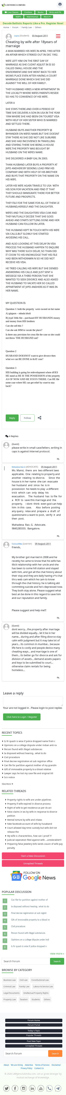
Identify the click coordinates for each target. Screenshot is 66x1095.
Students (36, 999)
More (46, 16)
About (6, 1065)
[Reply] (58, 459)
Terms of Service (42, 1065)
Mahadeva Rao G (18, 467)
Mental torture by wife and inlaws (24, 819)
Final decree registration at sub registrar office (28, 761)
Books (40, 12)
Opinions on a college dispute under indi (30, 940)
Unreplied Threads (33, 863)
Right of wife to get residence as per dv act (29, 807)
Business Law (10, 980)
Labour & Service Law (43, 986)
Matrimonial (32, 16)
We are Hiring (17, 1065)
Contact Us (39, 1068)
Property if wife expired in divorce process (29, 803)
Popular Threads (33, 1035)
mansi (16, 36)
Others (47, 999)
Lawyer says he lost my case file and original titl (28, 773)
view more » (57, 953)
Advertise (29, 1065)
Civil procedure (12, 757)
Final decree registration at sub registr (29, 913)
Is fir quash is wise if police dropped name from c (29, 741)
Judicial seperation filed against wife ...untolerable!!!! (34, 839)
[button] (58, 37)
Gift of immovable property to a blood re (30, 920)
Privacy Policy (26, 1068)
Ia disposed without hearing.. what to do (25, 753)
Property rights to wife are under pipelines (29, 799)
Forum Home (34, 1020)
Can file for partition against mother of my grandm (30, 765)
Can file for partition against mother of (29, 900)
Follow (27, 417)
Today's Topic (34, 1030)
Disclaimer (56, 1065)
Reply (12, 417)
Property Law (10, 999)
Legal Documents (11, 993)
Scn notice (9, 777)
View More (6, 784)
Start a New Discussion (33, 855)
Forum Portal (34, 1025)
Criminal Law (9, 986)
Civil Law (23, 980)
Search (57, 961)
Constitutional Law (40, 980)
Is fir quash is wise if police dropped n (29, 946)
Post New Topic (34, 1041)
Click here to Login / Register (22, 716)
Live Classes (13, 12)
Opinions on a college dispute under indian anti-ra (30, 745)
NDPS (18, 16)
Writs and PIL (55, 12)
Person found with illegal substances (23, 749)
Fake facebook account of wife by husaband (29, 823)
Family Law (24, 986)
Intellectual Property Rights (36, 993)
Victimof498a (17, 544)
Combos (28, 12)
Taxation (24, 999)
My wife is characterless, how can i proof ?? (29, 835)
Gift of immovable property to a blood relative (27, 769)
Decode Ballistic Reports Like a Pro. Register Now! (33, 23)
